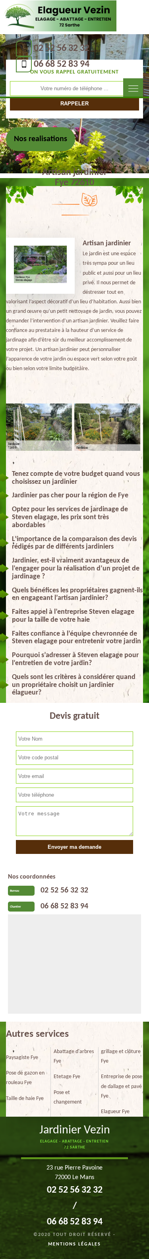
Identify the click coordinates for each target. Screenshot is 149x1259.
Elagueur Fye (115, 1112)
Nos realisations (40, 139)
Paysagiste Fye (22, 1058)
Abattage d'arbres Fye (74, 1056)
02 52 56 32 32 (61, 48)
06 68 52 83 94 (61, 64)
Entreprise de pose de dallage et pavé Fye (121, 1086)
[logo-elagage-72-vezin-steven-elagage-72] (58, 16)
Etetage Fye (67, 1077)
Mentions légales (74, 1244)
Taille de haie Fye (25, 1099)
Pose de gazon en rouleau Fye (25, 1078)
